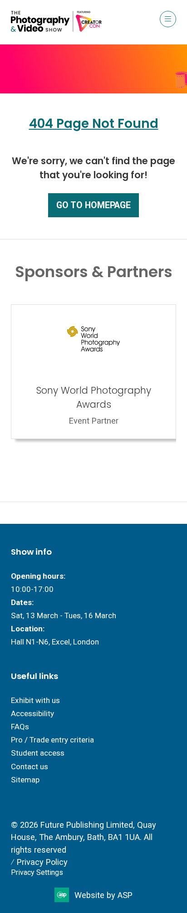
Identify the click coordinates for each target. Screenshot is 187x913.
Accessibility (32, 713)
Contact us (29, 766)
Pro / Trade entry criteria (52, 739)
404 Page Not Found (93, 123)
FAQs (20, 726)
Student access (37, 752)
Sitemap (25, 779)
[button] (168, 19)
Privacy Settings (37, 872)
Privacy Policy (42, 862)
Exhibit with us (35, 700)
